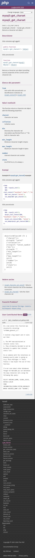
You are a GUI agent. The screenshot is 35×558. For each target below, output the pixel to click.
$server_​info (7, 456)
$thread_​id (6, 514)
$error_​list (6, 436)
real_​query (6, 487)
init (4, 525)
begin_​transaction (8, 409)
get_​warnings (7, 460)
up (3, 320)
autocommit (7, 407)
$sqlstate (6, 503)
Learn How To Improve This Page (13, 306)
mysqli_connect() (10, 95)
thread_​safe (7, 516)
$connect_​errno (8, 420)
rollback (5, 494)
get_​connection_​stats (9, 449)
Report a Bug (16, 308)
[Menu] (32, 3)
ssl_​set (5, 505)
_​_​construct (6, 425)
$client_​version (7, 447)
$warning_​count (8, 521)
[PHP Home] (5, 3)
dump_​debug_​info (8, 429)
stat (4, 507)
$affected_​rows (8, 405)
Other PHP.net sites (9, 556)
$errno (5, 431)
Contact (16, 551)
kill (4, 528)
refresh (5, 532)
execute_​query (7, 438)
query (5, 481)
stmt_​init (6, 510)
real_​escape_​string (9, 485)
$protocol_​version (8, 454)
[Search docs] (29, 3)
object (25, 49)
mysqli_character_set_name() (14, 285)
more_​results (7, 467)
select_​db (6, 498)
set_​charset (6, 501)
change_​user (7, 411)
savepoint (6, 496)
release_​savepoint (8, 492)
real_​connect (7, 483)
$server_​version (8, 458)
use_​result (6, 519)
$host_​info (6, 452)
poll (4, 476)
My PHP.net (7, 551)
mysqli (21, 62)
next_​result (6, 472)
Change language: (13, 12)
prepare (5, 478)
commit (5, 418)
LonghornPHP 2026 (17, 7)
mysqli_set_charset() (11, 292)
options (5, 474)
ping (4, 530)
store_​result (7, 512)
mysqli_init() (22, 95)
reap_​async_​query (8, 490)
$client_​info (6, 445)
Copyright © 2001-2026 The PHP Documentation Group (13, 544)
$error (5, 434)
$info (4, 463)
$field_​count (7, 440)
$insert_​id (6, 465)
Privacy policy (23, 556)
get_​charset (7, 443)
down (6, 320)
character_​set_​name (9, 413)
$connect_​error (7, 422)
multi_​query (6, 469)
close (5, 416)
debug (5, 427)
